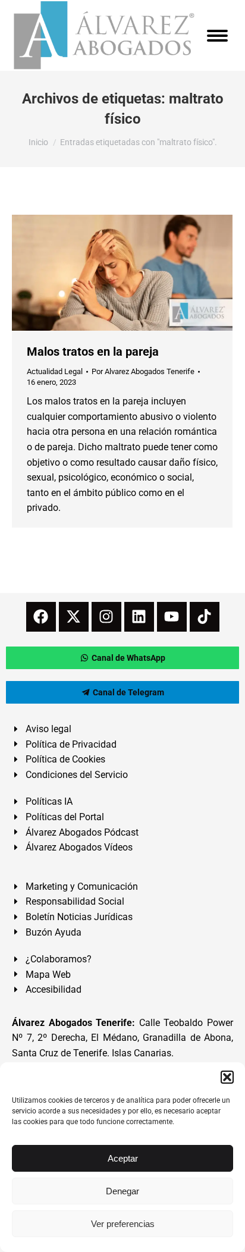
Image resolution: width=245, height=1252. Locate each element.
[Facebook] (41, 617)
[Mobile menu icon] (217, 36)
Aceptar (123, 1158)
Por (143, 371)
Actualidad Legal (55, 371)
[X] (74, 617)
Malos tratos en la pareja (93, 351)
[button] (227, 1077)
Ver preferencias (123, 1224)
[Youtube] (172, 617)
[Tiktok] (204, 617)
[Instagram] (106, 617)
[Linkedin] (139, 617)
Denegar (122, 1191)
